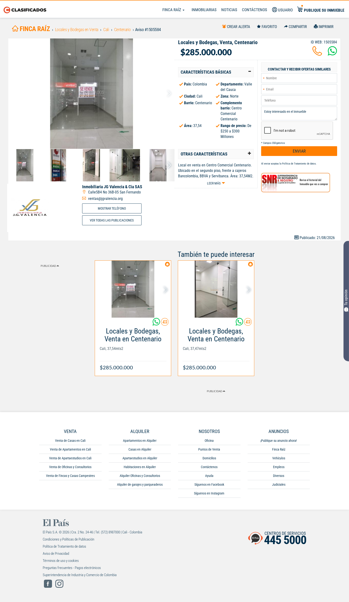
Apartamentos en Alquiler (139, 440)
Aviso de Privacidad (56, 553)
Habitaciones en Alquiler (140, 467)
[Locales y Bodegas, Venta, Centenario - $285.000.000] (91, 93)
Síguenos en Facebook (209, 484)
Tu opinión (346, 298)
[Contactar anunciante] (165, 323)
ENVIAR (299, 151)
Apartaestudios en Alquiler (140, 458)
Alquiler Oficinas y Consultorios (140, 476)
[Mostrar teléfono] (317, 53)
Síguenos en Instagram (209, 493)
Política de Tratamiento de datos (299, 163)
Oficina (209, 440)
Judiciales (278, 484)
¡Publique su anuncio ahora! (278, 440)
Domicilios (209, 458)
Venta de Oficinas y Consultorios (70, 467)
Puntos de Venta (209, 449)
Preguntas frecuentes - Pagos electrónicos (72, 568)
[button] (216, 72)
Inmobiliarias (204, 9)
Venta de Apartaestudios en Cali (70, 458)
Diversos (278, 476)
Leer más (214, 183)
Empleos (278, 467)
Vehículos (278, 458)
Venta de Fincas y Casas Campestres (70, 476)
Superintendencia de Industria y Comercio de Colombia (80, 575)
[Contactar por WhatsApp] (332, 53)
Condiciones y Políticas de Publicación (68, 539)
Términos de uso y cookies (61, 561)
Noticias (229, 9)
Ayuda (209, 476)
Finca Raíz (172, 9)
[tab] (216, 72)
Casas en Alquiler (139, 449)
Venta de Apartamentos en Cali (70, 449)
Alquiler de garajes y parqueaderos (140, 484)
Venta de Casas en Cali (70, 440)
